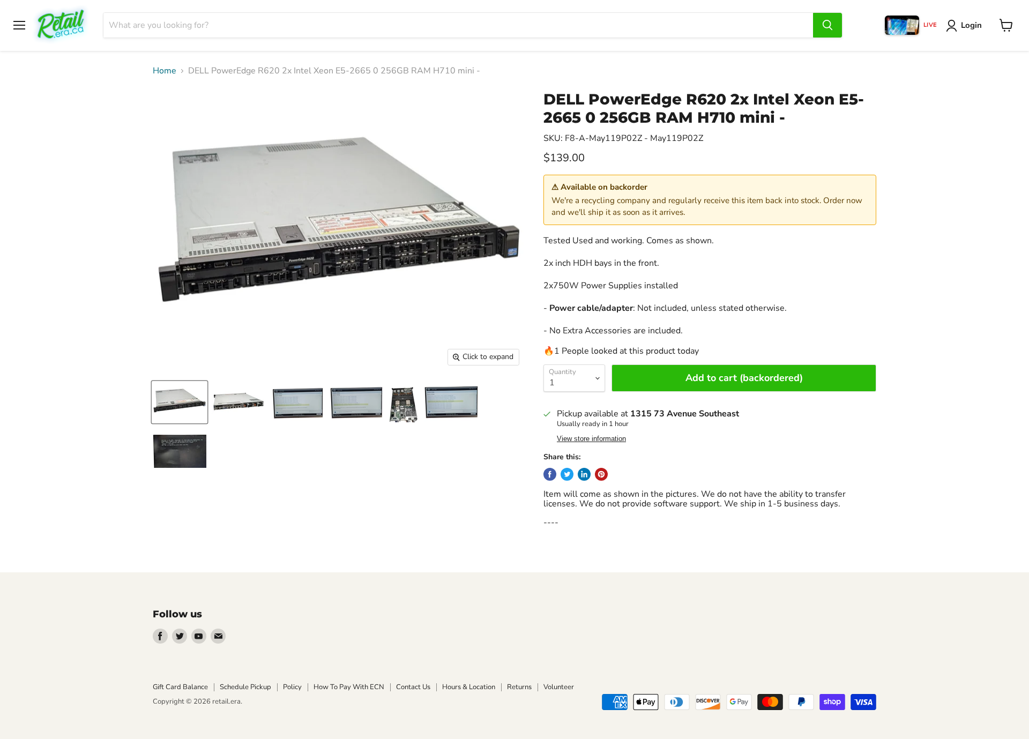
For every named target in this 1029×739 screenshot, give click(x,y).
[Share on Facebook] (549, 474)
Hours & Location (468, 687)
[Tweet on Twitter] (567, 474)
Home (164, 71)
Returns (519, 687)
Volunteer (558, 687)
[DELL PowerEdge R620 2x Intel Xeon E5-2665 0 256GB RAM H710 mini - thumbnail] (179, 402)
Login (971, 25)
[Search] (827, 25)
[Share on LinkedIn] (584, 474)
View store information (591, 439)
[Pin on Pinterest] (601, 474)
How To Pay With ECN (349, 687)
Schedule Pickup (245, 687)
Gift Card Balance (180, 687)
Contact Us (413, 687)
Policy (292, 687)
